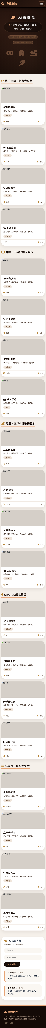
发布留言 (13, 964)
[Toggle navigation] (42, 3)
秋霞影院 (11, 3)
